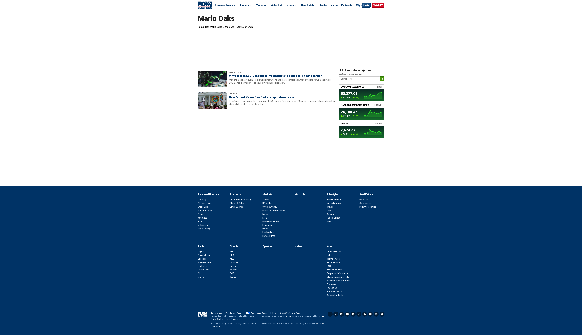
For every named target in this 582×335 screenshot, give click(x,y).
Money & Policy (237, 203)
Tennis (233, 277)
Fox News (331, 284)
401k (200, 221)
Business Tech (204, 262)
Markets (261, 5)
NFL (231, 251)
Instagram (341, 314)
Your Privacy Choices (259, 313)
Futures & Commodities (273, 210)
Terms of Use (333, 259)
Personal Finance (225, 5)
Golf (232, 273)
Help (274, 313)
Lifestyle (291, 5)
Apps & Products (335, 295)
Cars (329, 210)
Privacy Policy (333, 262)
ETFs (264, 218)
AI (199, 273)
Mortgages (203, 199)
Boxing (233, 266)
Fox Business (205, 5)
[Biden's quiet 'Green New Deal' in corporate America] (212, 100)
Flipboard (353, 314)
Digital (201, 251)
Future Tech (203, 270)
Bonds (265, 214)
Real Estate (308, 5)
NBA (232, 255)
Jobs (329, 255)
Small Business (237, 207)
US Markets (267, 203)
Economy (245, 5)
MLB (232, 259)
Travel (330, 207)
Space (201, 277)
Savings (201, 214)
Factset (288, 316)
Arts (329, 221)
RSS (364, 314)
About (330, 246)
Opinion (267, 246)
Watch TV (378, 5)
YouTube (347, 314)
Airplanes (331, 214)
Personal (363, 199)
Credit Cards (203, 207)
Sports (234, 246)
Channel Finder (334, 251)
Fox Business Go (334, 291)
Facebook (330, 314)
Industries (267, 225)
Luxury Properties (367, 207)
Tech (323, 5)
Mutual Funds (268, 236)
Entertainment (334, 199)
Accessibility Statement (338, 280)
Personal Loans (205, 210)
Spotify (376, 314)
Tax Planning (204, 228)
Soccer (233, 270)
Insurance (202, 218)
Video (334, 5)
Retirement (203, 225)
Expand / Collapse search (358, 5)
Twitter (335, 314)
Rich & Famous (334, 203)
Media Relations (334, 270)
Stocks (265, 199)
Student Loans (205, 203)
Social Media (204, 255)
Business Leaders (270, 221)
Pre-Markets (268, 232)
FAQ (329, 266)
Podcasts (346, 5)
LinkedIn (358, 314)
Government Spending (240, 199)
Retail (265, 228)
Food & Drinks (333, 218)
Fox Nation (332, 288)
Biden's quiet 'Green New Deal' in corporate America (261, 97)
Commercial (365, 203)
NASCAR (234, 262)
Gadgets (202, 259)
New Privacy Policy (234, 313)
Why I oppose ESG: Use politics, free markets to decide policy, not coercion (275, 75)
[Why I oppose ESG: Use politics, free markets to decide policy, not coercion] (212, 79)
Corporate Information (337, 273)
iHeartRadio (382, 314)
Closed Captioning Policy (338, 277)
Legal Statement (233, 319)
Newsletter (370, 314)
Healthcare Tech (205, 266)
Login (366, 5)
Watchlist (276, 5)
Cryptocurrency (269, 207)
